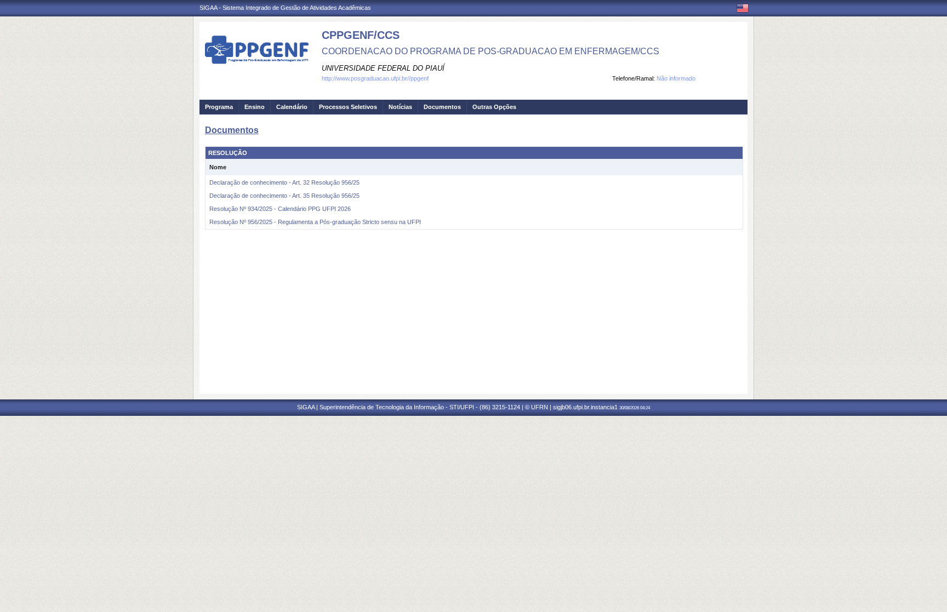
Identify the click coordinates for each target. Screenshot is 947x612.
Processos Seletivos (348, 107)
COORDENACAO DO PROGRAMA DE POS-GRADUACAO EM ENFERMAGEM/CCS (490, 51)
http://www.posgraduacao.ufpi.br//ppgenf (375, 78)
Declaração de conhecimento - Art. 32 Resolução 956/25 (284, 182)
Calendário (291, 107)
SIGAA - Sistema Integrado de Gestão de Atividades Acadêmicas (285, 7)
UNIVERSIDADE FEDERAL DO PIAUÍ (383, 68)
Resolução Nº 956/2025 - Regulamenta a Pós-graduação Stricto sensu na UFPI (315, 222)
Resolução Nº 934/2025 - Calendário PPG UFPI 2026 (280, 208)
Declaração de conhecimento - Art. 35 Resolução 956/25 (284, 195)
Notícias (400, 107)
